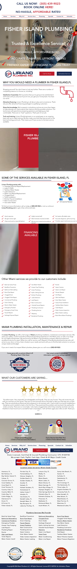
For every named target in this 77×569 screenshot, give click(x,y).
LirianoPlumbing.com (9, 208)
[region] (36, 148)
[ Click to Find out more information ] (23, 439)
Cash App (35, 457)
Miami (54, 336)
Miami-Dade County (49, 468)
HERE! (49, 7)
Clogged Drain (9, 195)
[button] (13, 16)
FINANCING (31, 232)
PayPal (28, 457)
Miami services (17, 278)
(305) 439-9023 (50, 3)
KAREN (37, 414)
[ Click (48, 439)
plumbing (32, 107)
